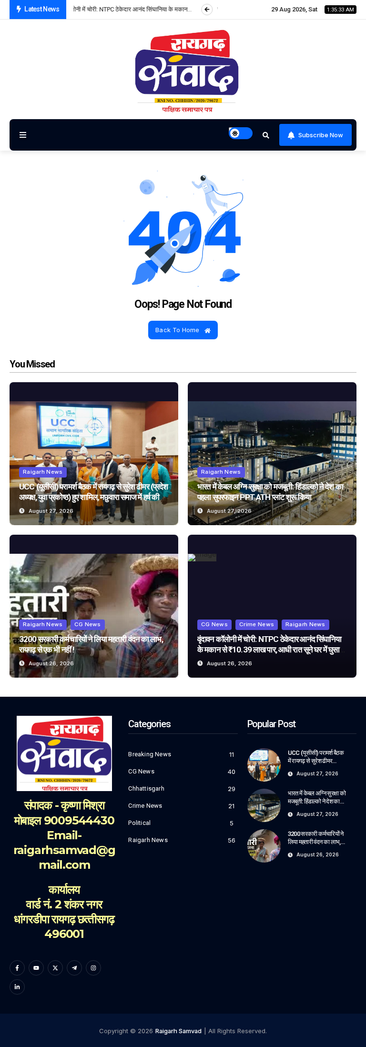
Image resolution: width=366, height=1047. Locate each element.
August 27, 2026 (51, 511)
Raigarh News (43, 471)
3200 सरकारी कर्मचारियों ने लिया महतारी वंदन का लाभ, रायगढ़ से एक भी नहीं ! (316, 842)
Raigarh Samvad (178, 1031)
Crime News (256, 624)
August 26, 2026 (51, 663)
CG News (87, 624)
